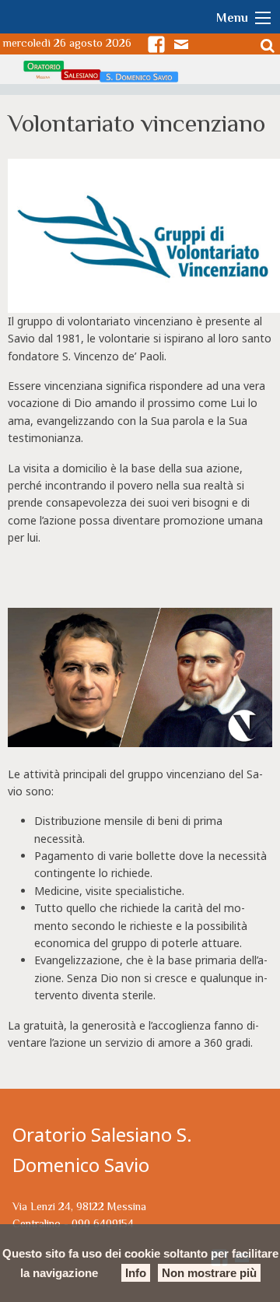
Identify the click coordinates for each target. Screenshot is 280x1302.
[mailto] (184, 44)
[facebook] (159, 44)
